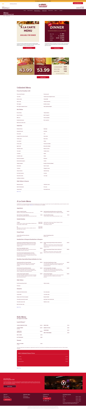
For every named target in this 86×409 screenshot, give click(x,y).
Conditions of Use (42, 406)
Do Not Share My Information (35, 406)
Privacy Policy (29, 406)
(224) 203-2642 (80, 8)
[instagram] (45, 401)
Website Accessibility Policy (55, 406)
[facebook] (43, 401)
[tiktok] (48, 401)
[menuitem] (25, 10)
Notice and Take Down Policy (47, 406)
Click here (31, 204)
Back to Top (19, 191)
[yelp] (46, 401)
